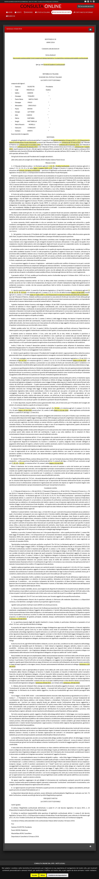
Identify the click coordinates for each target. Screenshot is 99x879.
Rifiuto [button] (43, 875)
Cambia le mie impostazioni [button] (57, 875)
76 (19, 292)
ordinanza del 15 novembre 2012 (30, 145)
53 (15, 292)
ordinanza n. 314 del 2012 (18, 619)
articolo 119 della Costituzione (29, 170)
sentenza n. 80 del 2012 (43, 683)
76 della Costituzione (62, 166)
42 (51, 166)
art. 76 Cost (23, 360)
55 (53, 166)
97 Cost (23, 292)
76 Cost (57, 408)
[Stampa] (90, 29)
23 (10, 292)
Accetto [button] (34, 875)
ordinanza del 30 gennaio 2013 (27, 147)
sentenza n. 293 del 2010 (71, 683)
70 (17, 292)
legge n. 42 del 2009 (77, 292)
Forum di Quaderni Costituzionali (54, 64)
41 (15, 463)
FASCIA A (25, 1)
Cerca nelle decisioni (86, 6)
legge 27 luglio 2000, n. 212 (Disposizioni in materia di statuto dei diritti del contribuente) (59, 295)
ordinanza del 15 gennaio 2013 (69, 145)
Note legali (60, 863)
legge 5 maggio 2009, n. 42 (42, 168)
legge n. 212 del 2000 (61, 410)
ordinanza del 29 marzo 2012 (71, 142)
